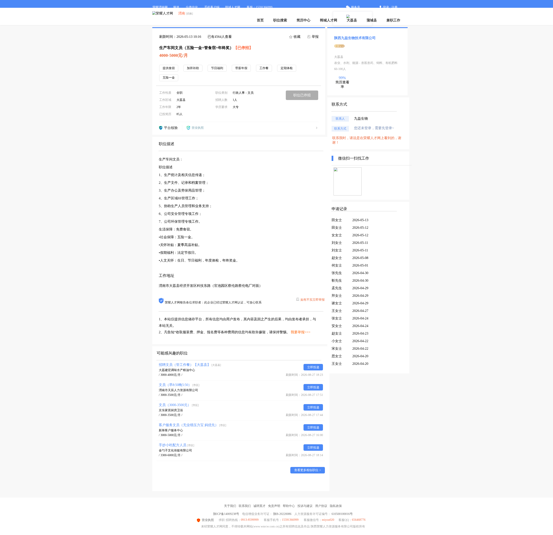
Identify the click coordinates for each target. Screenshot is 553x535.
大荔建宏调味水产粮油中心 (177, 370)
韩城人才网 (328, 20)
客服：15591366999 (259, 7)
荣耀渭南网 (160, 7)
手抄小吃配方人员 (176, 445)
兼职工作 (393, 20)
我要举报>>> (300, 332)
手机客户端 (211, 7)
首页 (260, 20)
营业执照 (208, 520)
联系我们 (245, 506)
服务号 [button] (355, 7)
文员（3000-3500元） (179, 405)
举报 (315, 36)
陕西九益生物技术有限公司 (355, 38)
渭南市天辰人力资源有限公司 (178, 390)
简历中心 (303, 20)
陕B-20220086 (282, 514)
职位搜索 (280, 20)
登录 (386, 7)
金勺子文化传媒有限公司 (175, 450)
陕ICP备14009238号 (226, 514)
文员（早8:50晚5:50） (179, 385)
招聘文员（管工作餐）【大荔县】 (190, 365)
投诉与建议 (305, 506)
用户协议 (321, 506)
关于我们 (230, 506)
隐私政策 (336, 506)
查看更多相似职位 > (307, 470)
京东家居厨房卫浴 (171, 410)
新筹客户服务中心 (171, 430)
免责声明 (274, 506)
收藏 (296, 36)
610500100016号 (342, 514)
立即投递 (313, 367)
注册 (394, 7)
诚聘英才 (259, 506)
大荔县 (352, 20)
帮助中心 (289, 506)
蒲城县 (372, 20)
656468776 (358, 519)
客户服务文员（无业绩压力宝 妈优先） (192, 425)
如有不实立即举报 (312, 299)
